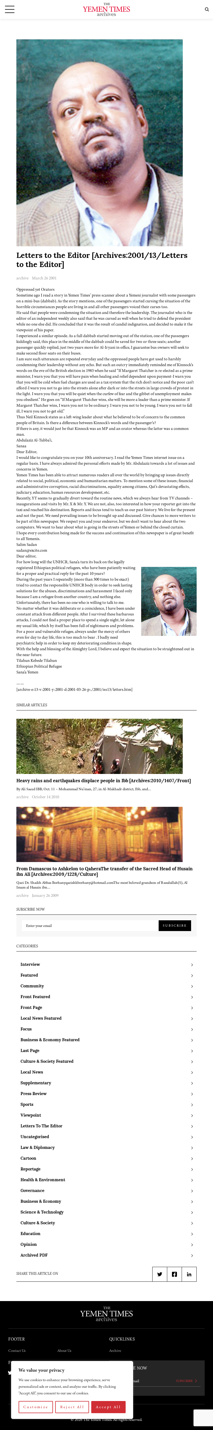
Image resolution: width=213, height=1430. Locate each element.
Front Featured (35, 997)
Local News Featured (41, 1019)
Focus (26, 1029)
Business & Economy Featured (50, 1040)
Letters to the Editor (41, 1126)
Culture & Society (38, 1223)
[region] (72, 1390)
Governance (32, 1191)
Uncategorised (35, 1137)
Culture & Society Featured (47, 1062)
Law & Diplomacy (38, 1148)
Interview (30, 965)
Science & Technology (42, 1212)
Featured (29, 976)
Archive (115, 1350)
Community (32, 986)
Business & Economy (41, 1202)
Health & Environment (43, 1180)
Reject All (72, 1407)
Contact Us (17, 1350)
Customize (35, 1407)
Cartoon (28, 1159)
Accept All (108, 1407)
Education (30, 1234)
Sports (27, 1105)
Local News (32, 1072)
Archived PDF (34, 1256)
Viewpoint (31, 1116)
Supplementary (36, 1083)
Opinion (29, 1245)
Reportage (30, 1169)
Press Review (34, 1094)
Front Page (31, 1008)
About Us (64, 1350)
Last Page (30, 1051)
